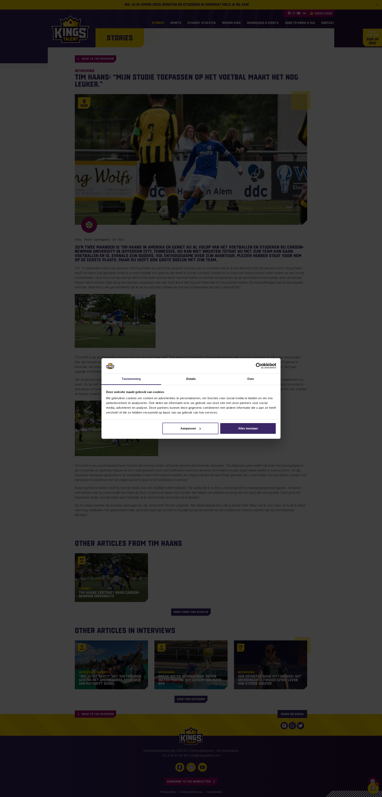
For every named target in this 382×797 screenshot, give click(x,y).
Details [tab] (191, 378)
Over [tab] (250, 378)
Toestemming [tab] (131, 378)
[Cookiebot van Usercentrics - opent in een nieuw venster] (258, 366)
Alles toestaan (248, 428)
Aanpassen (188, 428)
